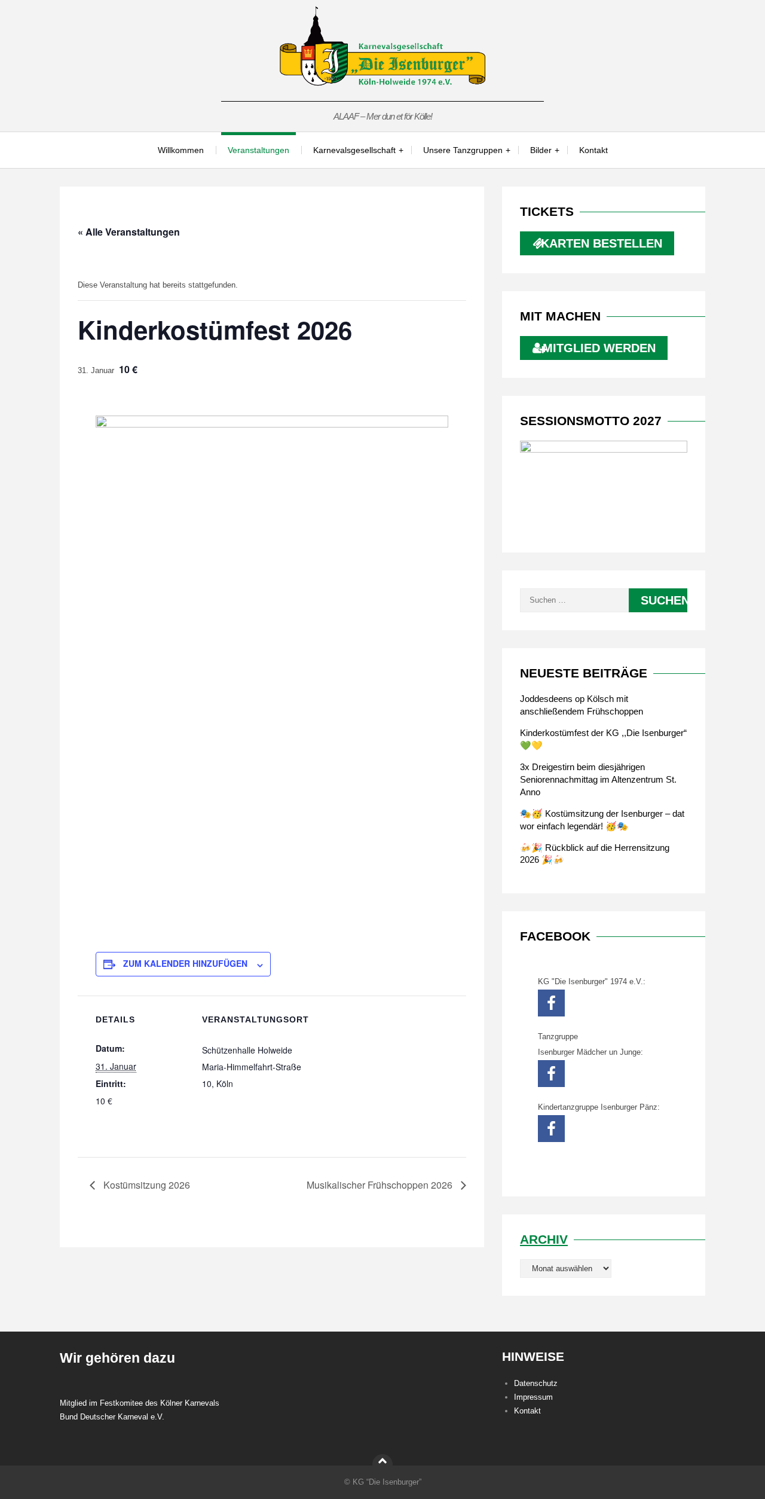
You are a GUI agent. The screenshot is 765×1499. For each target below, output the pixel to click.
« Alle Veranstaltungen (129, 232)
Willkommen (181, 150)
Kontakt (593, 150)
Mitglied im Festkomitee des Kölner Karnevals (139, 1403)
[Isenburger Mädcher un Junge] (551, 1073)
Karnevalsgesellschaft (354, 150)
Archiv (544, 1239)
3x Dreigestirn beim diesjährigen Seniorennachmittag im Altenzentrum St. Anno (598, 779)
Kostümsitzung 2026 (145, 1185)
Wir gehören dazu (117, 1358)
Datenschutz (536, 1383)
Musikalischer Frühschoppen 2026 (381, 1185)
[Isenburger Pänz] (551, 1128)
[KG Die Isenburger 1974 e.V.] (551, 1003)
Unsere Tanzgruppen (463, 150)
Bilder (541, 150)
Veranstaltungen (258, 150)
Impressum (533, 1397)
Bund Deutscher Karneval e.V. (112, 1416)
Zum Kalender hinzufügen (185, 963)
